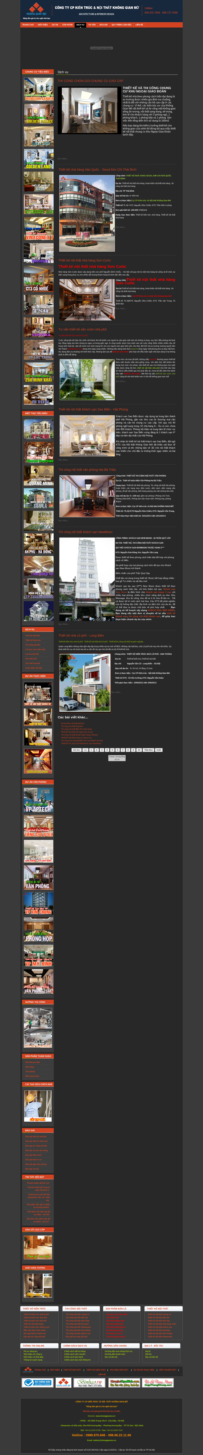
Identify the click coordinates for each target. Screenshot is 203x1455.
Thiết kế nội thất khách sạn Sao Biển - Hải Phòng (93, 409)
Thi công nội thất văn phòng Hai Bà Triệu (87, 469)
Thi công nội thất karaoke (72, 726)
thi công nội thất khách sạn (144, 616)
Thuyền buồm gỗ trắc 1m (38, 1183)
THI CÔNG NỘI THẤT (119, 1370)
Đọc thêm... (63, 159)
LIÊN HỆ (102, 1374)
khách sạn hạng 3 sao (158, 592)
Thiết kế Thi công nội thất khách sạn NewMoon (81, 743)
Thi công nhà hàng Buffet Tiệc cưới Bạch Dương (82, 741)
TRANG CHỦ (40, 1370)
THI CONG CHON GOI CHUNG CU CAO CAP (90, 81)
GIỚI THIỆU (55, 1370)
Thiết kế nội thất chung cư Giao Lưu (76, 738)
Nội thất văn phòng (91, 1411)
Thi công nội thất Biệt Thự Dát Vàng (76, 729)
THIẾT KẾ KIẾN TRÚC (96, 1370)
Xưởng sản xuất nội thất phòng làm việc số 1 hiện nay (39, 1197)
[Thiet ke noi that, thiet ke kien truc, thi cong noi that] (36, 11)
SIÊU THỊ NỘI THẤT (167, 1370)
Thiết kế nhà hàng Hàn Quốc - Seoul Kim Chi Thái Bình (97, 169)
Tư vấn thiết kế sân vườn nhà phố (83, 329)
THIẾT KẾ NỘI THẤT (72, 1370)
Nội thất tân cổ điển (111, 1411)
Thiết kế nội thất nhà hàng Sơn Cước (85, 260)
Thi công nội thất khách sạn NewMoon (85, 532)
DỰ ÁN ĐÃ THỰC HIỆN (144, 1370)
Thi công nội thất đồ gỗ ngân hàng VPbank (79, 735)
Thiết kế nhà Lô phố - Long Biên (81, 635)
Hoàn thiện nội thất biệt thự (72, 723)
